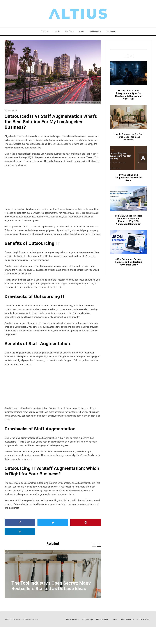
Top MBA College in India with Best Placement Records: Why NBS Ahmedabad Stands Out (128, 219)
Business (44, 31)
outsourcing (18, 279)
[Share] (20, 522)
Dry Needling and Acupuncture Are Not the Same (128, 178)
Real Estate (69, 31)
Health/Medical (95, 31)
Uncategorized (11, 110)
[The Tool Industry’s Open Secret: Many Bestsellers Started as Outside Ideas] (53, 574)
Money (81, 31)
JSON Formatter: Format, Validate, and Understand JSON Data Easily (128, 262)
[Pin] (85, 522)
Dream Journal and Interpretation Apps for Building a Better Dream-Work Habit (128, 94)
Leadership (110, 31)
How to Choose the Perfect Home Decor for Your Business (128, 137)
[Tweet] (52, 522)
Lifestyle (56, 31)
